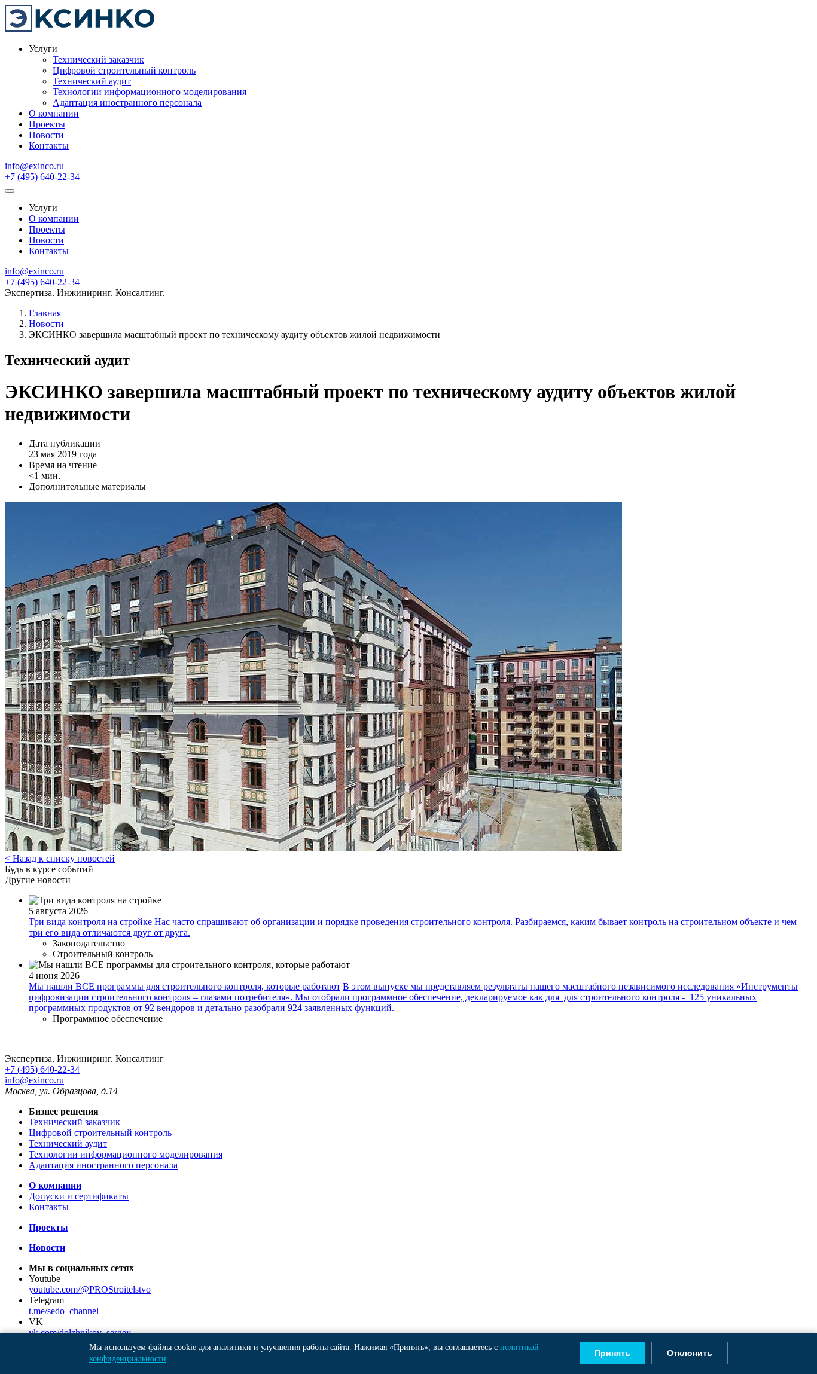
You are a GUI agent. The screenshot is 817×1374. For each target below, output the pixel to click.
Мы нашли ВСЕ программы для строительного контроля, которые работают (184, 986)
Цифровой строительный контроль (124, 70)
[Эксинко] (79, 28)
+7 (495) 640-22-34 (42, 177)
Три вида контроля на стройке (90, 922)
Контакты (49, 146)
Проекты (47, 124)
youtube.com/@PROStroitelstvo (90, 1289)
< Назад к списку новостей (60, 858)
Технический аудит (92, 81)
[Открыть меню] (9, 191)
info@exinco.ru (34, 166)
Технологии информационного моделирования (149, 92)
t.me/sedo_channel (64, 1311)
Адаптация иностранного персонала (127, 102)
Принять (612, 1353)
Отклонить (689, 1353)
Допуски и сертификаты (79, 1196)
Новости (46, 135)
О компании (54, 113)
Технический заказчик (98, 59)
